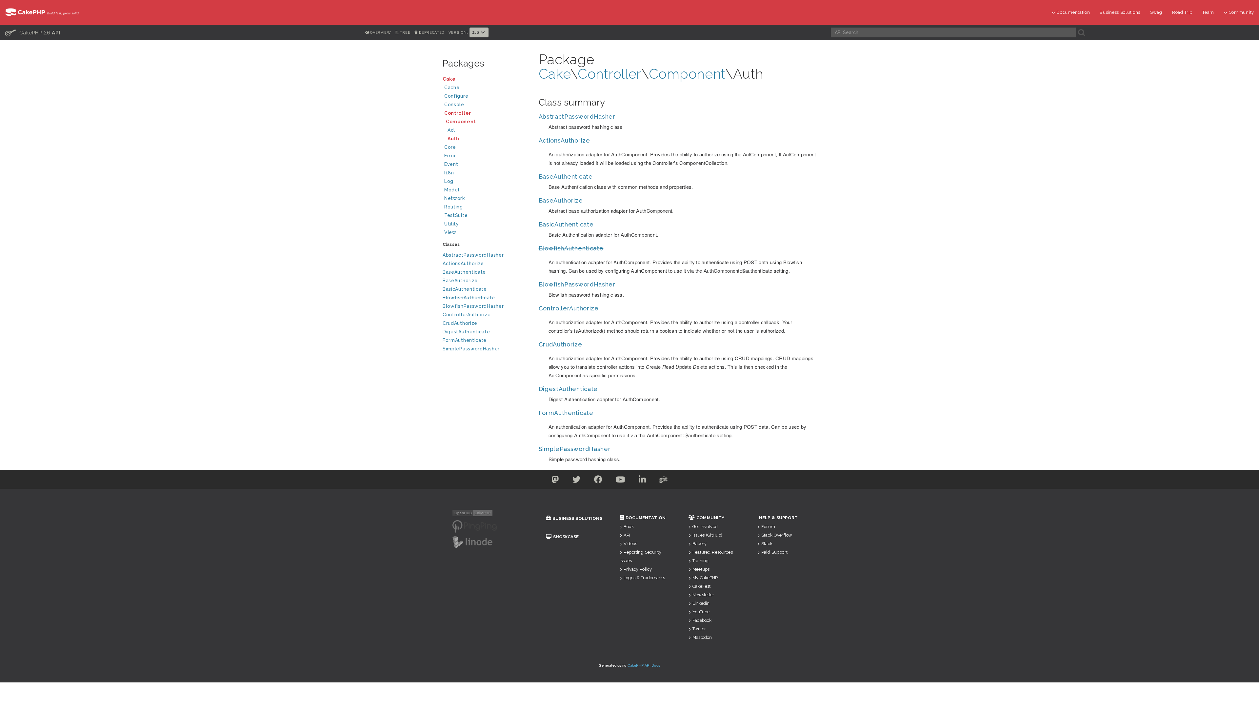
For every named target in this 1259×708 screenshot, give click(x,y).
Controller (457, 113)
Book (629, 526)
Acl (451, 130)
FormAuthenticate (465, 340)
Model (452, 189)
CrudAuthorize (460, 323)
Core (450, 147)
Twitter (699, 628)
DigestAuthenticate (466, 331)
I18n (449, 172)
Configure (456, 96)
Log (448, 181)
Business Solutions (1120, 12)
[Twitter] (555, 481)
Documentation (1073, 12)
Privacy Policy (638, 569)
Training (700, 560)
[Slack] (684, 481)
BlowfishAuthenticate (469, 297)
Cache (452, 87)
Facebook (701, 620)
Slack (766, 543)
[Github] (663, 481)
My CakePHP (705, 577)
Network (454, 198)
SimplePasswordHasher (471, 348)
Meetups (700, 569)
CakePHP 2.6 (32, 32)
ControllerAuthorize (466, 314)
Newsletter (703, 594)
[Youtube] (620, 481)
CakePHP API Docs (644, 665)
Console (454, 104)
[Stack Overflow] (704, 481)
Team (1208, 12)
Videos (630, 543)
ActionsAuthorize (463, 263)
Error (450, 155)
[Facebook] (598, 481)
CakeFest (701, 586)
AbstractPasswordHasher (473, 255)
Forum (768, 526)
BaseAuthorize (460, 280)
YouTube (700, 611)
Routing (453, 206)
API (627, 535)
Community (1241, 12)
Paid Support (774, 552)
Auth (453, 138)
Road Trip (1182, 12)
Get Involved (705, 526)
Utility (451, 223)
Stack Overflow (776, 535)
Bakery (699, 543)
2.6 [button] (476, 32)
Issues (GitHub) (707, 535)
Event (451, 164)
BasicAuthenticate (465, 289)
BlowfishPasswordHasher (473, 306)
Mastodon (702, 637)
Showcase (566, 536)
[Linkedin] (642, 481)
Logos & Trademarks (644, 577)
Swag (1156, 12)
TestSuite (456, 215)
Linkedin (700, 603)
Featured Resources (712, 552)
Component (461, 121)
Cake (449, 79)
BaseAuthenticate (464, 272)
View (450, 232)
